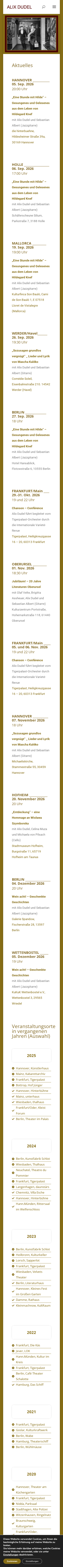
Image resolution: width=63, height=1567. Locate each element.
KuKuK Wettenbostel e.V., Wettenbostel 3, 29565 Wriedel (28, 997)
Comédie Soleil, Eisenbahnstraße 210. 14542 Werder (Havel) (31, 384)
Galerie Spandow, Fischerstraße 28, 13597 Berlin (28, 924)
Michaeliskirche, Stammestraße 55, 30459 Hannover (29, 767)
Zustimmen (12, 1561)
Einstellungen (10, 1554)
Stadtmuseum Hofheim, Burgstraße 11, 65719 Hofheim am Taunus (27, 851)
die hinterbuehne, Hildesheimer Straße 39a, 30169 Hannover (28, 136)
